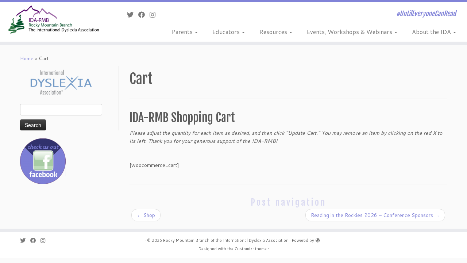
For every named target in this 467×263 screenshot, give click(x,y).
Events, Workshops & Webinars (350, 31)
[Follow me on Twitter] (132, 14)
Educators (226, 31)
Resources (274, 31)
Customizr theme (251, 249)
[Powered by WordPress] (317, 238)
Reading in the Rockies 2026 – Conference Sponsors (375, 215)
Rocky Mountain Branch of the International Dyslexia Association (226, 240)
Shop (146, 215)
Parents (183, 31)
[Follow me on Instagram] (155, 14)
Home (27, 58)
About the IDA (432, 31)
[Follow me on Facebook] (144, 14)
